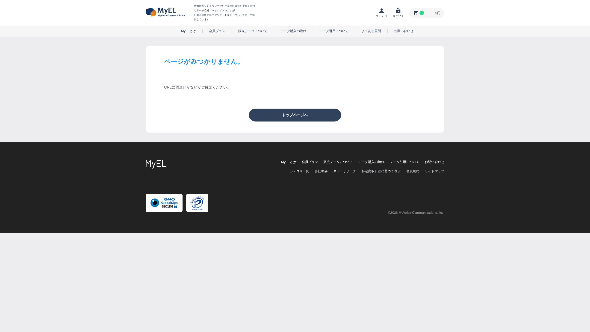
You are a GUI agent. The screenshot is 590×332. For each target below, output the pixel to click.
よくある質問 (371, 31)
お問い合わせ (403, 31)
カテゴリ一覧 (299, 171)
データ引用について (333, 31)
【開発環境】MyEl (165, 12)
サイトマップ (434, 171)
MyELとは (188, 31)
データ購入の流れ (293, 31)
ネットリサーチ (344, 171)
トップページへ (295, 115)
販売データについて (252, 31)
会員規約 (412, 171)
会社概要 (321, 171)
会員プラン (217, 31)
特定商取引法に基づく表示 (381, 171)
